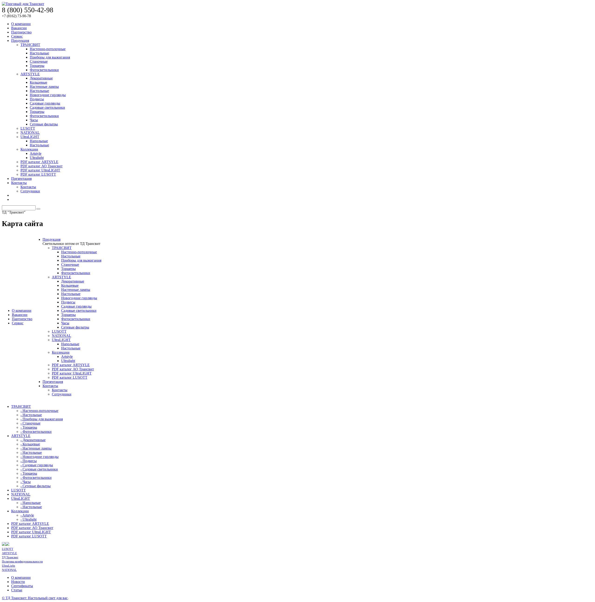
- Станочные (30, 423)
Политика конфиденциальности (22, 561)
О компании (21, 24)
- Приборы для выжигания (41, 419)
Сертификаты (22, 586)
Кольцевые (38, 82)
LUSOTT (27, 128)
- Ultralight (28, 519)
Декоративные (41, 78)
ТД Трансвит (10, 557)
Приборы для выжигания (50, 57)
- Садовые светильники (39, 469)
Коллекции (29, 149)
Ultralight (37, 158)
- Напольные (30, 503)
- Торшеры (28, 427)
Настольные (39, 53)
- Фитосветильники (36, 432)
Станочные (39, 61)
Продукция (20, 41)
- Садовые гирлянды (36, 465)
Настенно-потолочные (48, 49)
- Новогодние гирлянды (39, 457)
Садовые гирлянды (45, 103)
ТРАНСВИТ (30, 45)
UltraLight (8, 565)
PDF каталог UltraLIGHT (40, 170)
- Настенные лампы (36, 448)
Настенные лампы (44, 87)
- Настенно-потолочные (39, 411)
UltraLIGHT (29, 137)
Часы (34, 120)
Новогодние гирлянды (48, 95)
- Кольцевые (30, 444)
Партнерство (21, 32)
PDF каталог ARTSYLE (39, 162)
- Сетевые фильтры (35, 486)
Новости (18, 582)
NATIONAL (30, 133)
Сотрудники (30, 191)
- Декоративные (33, 440)
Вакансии (19, 28)
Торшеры (37, 66)
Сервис (17, 36)
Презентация (21, 179)
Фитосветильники (44, 70)
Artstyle (35, 153)
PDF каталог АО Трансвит (41, 166)
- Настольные (31, 415)
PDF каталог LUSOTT (38, 174)
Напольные (39, 141)
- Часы (25, 482)
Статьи (16, 590)
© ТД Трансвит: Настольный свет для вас (35, 598)
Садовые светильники (47, 107)
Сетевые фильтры (44, 124)
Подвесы (37, 99)
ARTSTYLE (30, 74)
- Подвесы (28, 461)
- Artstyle (27, 515)
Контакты (19, 183)
